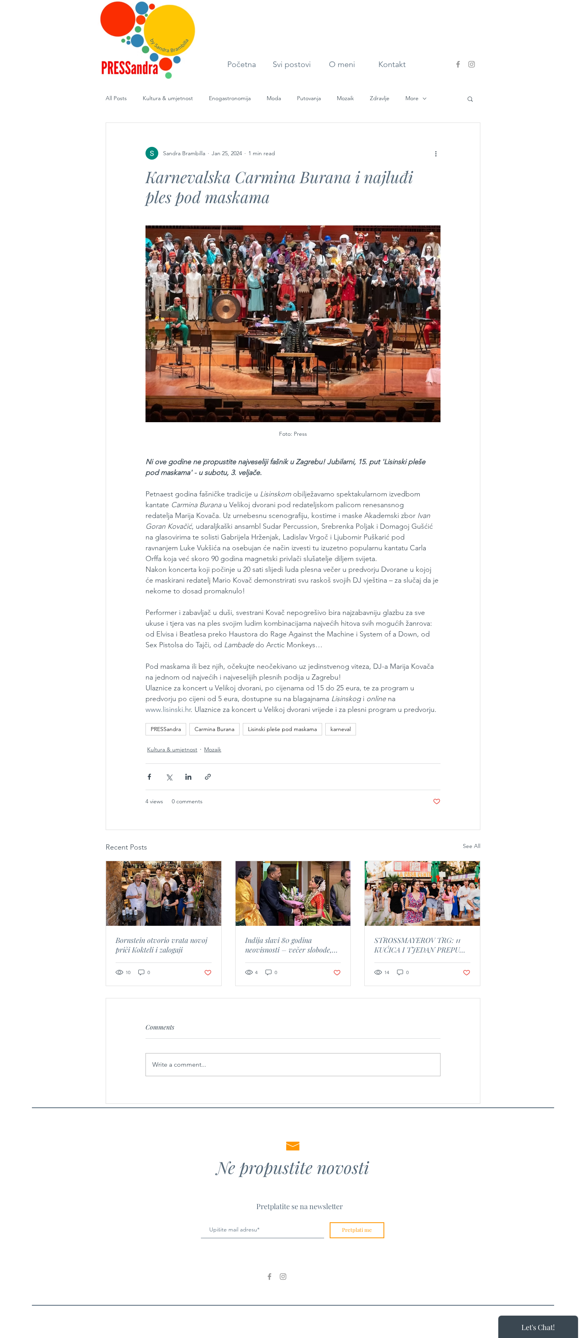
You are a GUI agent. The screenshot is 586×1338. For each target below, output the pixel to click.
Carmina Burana (214, 729)
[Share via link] (208, 777)
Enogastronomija (230, 98)
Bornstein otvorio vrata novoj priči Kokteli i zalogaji (161, 945)
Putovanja (309, 98)
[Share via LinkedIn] (188, 777)
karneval (340, 729)
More (412, 98)
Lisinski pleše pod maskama (282, 729)
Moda (274, 98)
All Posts (116, 98)
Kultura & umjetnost (168, 98)
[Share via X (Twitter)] (169, 777)
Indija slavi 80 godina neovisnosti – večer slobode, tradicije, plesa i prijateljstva (289, 945)
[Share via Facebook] (149, 777)
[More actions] (435, 153)
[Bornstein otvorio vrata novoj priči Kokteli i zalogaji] (163, 893)
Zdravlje (379, 98)
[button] (470, 98)
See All (471, 846)
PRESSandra (166, 729)
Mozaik (345, 98)
